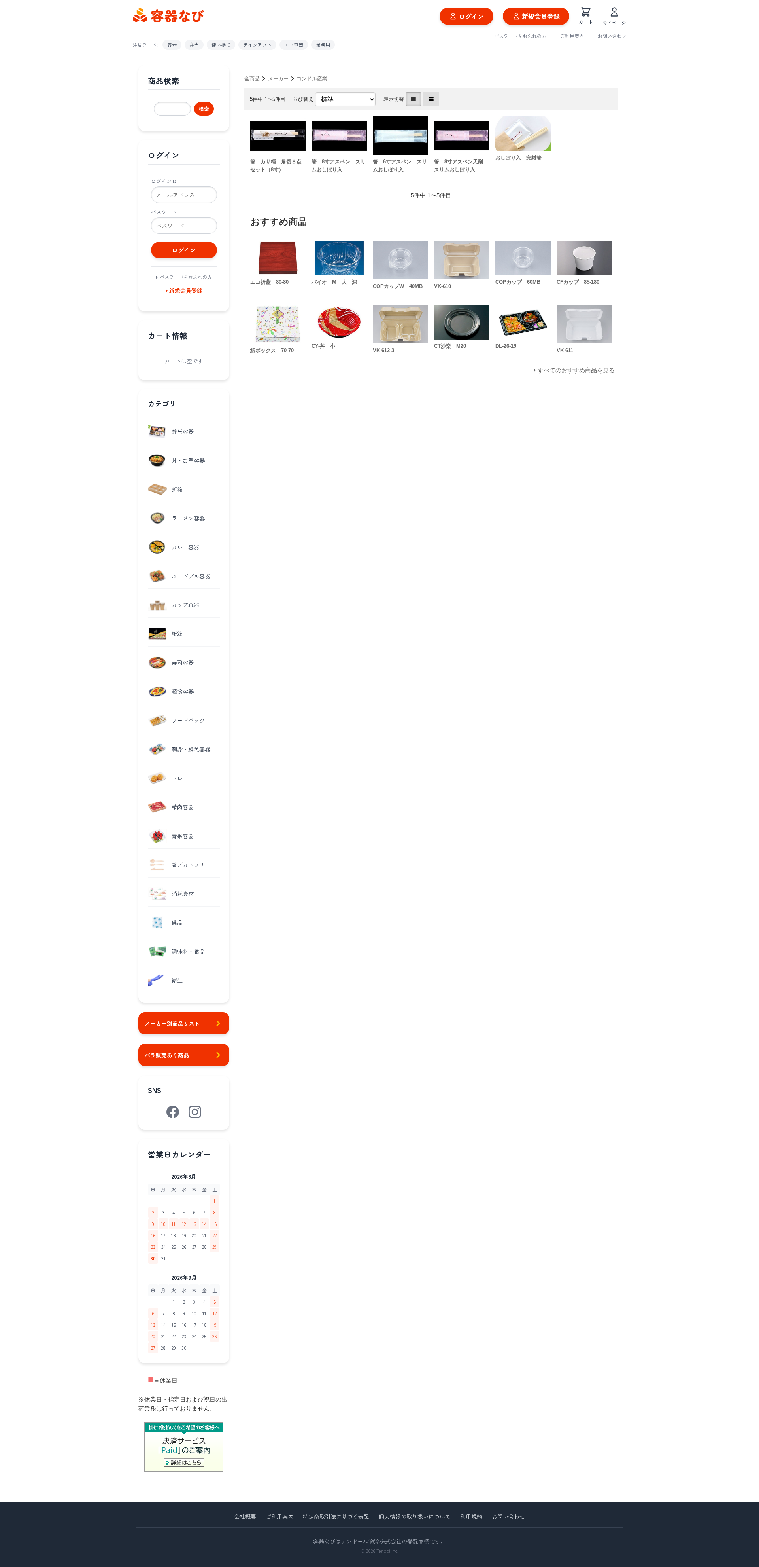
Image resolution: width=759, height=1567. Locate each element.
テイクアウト (257, 44)
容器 (172, 44)
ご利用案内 (572, 35)
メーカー (278, 79)
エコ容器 (293, 44)
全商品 (252, 79)
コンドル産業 (311, 79)
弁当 (194, 44)
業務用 (323, 44)
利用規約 (471, 1516)
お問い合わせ (612, 35)
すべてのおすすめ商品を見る (576, 370)
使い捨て (220, 44)
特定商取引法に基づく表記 (336, 1516)
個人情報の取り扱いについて (415, 1516)
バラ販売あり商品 (167, 1055)
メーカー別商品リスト (172, 1023)
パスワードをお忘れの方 (520, 35)
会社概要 (245, 1516)
